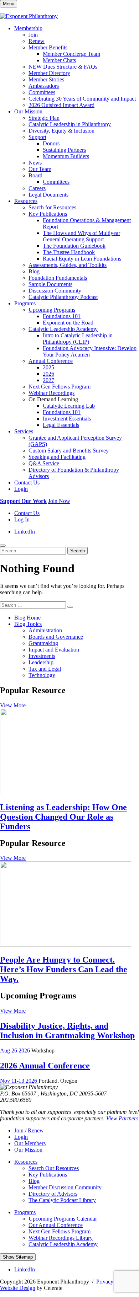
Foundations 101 (62, 316)
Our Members (30, 1143)
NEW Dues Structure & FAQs (63, 67)
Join (33, 35)
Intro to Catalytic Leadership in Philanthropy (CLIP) (78, 338)
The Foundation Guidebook (74, 246)
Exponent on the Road (68, 323)
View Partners (122, 1118)
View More (13, 705)
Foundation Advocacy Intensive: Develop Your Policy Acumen (90, 351)
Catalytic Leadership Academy (63, 329)
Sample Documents (50, 284)
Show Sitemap (18, 1257)
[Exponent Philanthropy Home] (29, 16)
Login (21, 489)
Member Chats (59, 60)
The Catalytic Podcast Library (62, 1200)
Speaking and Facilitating (57, 457)
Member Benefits (48, 47)
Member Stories (46, 79)
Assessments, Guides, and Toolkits (68, 265)
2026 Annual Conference (45, 1065)
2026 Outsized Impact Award (61, 105)
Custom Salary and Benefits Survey (69, 450)
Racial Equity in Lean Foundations (82, 259)
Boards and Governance (56, 637)
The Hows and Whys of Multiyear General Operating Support (81, 236)
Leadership (41, 662)
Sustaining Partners (64, 150)
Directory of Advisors (53, 1194)
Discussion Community (55, 291)
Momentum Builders (66, 156)
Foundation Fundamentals (58, 278)
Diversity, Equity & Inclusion (61, 131)
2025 (48, 367)
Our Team (40, 169)
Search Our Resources (54, 1168)
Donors (51, 143)
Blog (34, 271)
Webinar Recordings (51, 393)
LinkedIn (24, 532)
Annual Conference (51, 361)
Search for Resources (52, 207)
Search (77, 550)
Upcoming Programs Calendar (63, 1219)
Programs (25, 303)
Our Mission (28, 111)
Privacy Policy (112, 1282)
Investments (42, 656)
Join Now (59, 501)
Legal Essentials (61, 425)
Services (23, 431)
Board (35, 175)
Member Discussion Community (65, 1187)
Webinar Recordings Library (61, 1238)
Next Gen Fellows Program (60, 387)
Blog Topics (28, 624)
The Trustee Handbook (69, 252)
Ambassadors (44, 86)
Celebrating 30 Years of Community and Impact (82, 99)
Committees (42, 92)
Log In (22, 519)
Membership (28, 28)
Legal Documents (48, 195)
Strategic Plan (44, 118)
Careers (37, 188)
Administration (45, 630)
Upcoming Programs (52, 310)
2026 (48, 374)
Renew (37, 41)
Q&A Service (44, 463)
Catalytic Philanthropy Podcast (63, 297)
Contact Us (27, 482)
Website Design (17, 1288)
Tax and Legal (45, 669)
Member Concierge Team (71, 54)
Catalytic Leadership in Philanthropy (70, 124)
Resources (25, 201)
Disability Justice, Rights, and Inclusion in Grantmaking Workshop (67, 1030)
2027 (48, 380)
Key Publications (48, 214)
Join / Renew (29, 1130)
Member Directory (49, 73)
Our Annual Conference (56, 1225)
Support (37, 137)
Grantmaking (43, 643)
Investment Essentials (67, 419)
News (35, 163)
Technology (42, 675)
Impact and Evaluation (54, 650)
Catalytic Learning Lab (69, 406)
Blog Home (27, 618)
